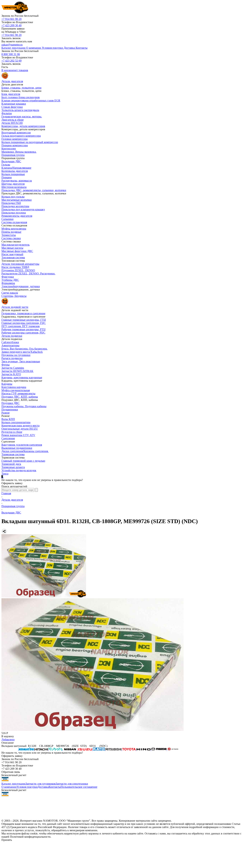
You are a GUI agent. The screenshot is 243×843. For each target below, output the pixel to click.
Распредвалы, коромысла (16, 180)
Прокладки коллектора (15, 206)
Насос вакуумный (12, 254)
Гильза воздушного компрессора (21, 135)
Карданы (6, 383)
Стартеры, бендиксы (14, 295)
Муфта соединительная (15, 390)
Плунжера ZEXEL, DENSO (18, 270)
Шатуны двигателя (13, 183)
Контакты (55, 786)
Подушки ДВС (10, 403)
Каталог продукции (13, 783)
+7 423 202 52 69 (11, 60)
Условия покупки (27, 786)
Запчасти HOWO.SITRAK (17, 371)
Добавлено (8, 739)
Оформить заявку (12, 483)
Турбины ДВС (10, 279)
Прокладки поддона (13, 212)
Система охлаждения (14, 222)
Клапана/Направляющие (16, 167)
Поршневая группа (13, 154)
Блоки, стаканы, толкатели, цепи (21, 87)
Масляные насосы (12, 247)
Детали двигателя (12, 499)
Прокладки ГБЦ (11, 203)
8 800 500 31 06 (10, 54)
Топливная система (13, 257)
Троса (4, 473)
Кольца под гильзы (13, 196)
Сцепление (8, 438)
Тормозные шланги (13, 467)
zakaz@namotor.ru (12, 44)
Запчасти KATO (11, 374)
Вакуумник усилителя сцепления (21, 444)
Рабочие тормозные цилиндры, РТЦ (23, 329)
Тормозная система (13, 454)
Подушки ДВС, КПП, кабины (19, 396)
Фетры (5, 364)
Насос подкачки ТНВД (15, 267)
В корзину (7, 736)
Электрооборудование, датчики (20, 286)
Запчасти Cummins (12, 367)
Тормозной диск (11, 463)
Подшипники (9, 409)
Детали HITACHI (12, 122)
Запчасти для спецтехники (72, 783)
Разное (5, 412)
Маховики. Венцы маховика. (18, 151)
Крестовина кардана (13, 387)
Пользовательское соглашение (79, 786)
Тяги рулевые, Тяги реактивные (20, 361)
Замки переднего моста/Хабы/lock (22, 351)
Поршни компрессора (14, 145)
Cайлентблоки (10, 342)
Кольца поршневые (13, 174)
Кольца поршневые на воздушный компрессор (29, 142)
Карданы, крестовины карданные (21, 377)
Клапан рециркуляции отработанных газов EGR (30, 100)
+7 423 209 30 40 (11, 25)
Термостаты (8, 235)
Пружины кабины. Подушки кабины (23, 406)
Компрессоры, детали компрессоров (23, 126)
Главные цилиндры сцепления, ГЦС (23, 322)
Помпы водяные (11, 231)
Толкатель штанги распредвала (20, 110)
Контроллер (8, 148)
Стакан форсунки (12, 106)
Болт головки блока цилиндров (20, 97)
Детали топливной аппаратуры (20, 263)
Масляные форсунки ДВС (17, 251)
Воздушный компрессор (16, 132)
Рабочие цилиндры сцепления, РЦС (23, 332)
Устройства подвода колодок (18, 470)
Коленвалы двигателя (14, 170)
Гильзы (5, 164)
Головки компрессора (14, 138)
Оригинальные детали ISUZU (19, 428)
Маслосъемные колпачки (16, 199)
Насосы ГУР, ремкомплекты (18, 393)
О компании (8, 786)
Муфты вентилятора (13, 228)
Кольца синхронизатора (15, 422)
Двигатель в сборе (12, 119)
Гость (4, 67)
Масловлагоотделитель (15, 244)
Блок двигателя (10, 94)
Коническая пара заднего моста (20, 425)
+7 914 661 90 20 (11, 18)
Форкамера (8, 283)
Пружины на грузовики (15, 355)
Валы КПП (8, 419)
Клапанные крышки (13, 103)
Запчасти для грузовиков (40, 783)
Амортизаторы (10, 345)
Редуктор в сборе (11, 431)
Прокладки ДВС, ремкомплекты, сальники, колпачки (33, 190)
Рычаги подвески (12, 358)
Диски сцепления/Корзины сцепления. (25, 451)
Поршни (6, 177)
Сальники (7, 219)
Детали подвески (11, 335)
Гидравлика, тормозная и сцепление (23, 313)
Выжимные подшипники (16, 447)
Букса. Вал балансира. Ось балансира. (24, 348)
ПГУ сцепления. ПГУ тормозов (20, 326)
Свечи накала (9, 292)
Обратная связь (10, 771)
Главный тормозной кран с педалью (23, 460)
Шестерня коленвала (14, 187)
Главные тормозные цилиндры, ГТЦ (23, 319)
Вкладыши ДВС (11, 161)
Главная (6, 493)
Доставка (43, 786)
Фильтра (6, 113)
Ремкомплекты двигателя (16, 215)
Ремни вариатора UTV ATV (18, 435)
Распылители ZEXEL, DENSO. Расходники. (28, 273)
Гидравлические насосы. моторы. (21, 116)
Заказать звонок (11, 38)
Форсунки (7, 276)
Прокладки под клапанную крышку (23, 209)
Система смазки (11, 238)
